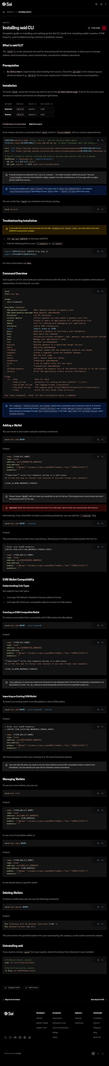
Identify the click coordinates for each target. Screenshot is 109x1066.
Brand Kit (97, 1037)
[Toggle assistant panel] (101, 4)
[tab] (14, 124)
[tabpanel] (54, 164)
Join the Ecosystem (61, 1028)
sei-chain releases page (68, 92)
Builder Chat (41, 1028)
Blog (95, 1033)
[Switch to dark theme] (103, 1053)
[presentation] (54, 152)
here (29, 263)
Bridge (55, 1033)
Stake (55, 1037)
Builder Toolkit (42, 1023)
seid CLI (6, 23)
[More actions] (105, 4)
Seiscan (78, 1018)
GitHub (39, 1018)
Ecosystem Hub (59, 1023)
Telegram (97, 1028)
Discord (96, 1023)
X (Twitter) (97, 1018)
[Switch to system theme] (93, 1053)
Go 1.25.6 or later (14, 72)
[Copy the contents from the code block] (98, 140)
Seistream (79, 1023)
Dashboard (57, 1018)
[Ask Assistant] (102, 140)
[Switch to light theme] (98, 1053)
